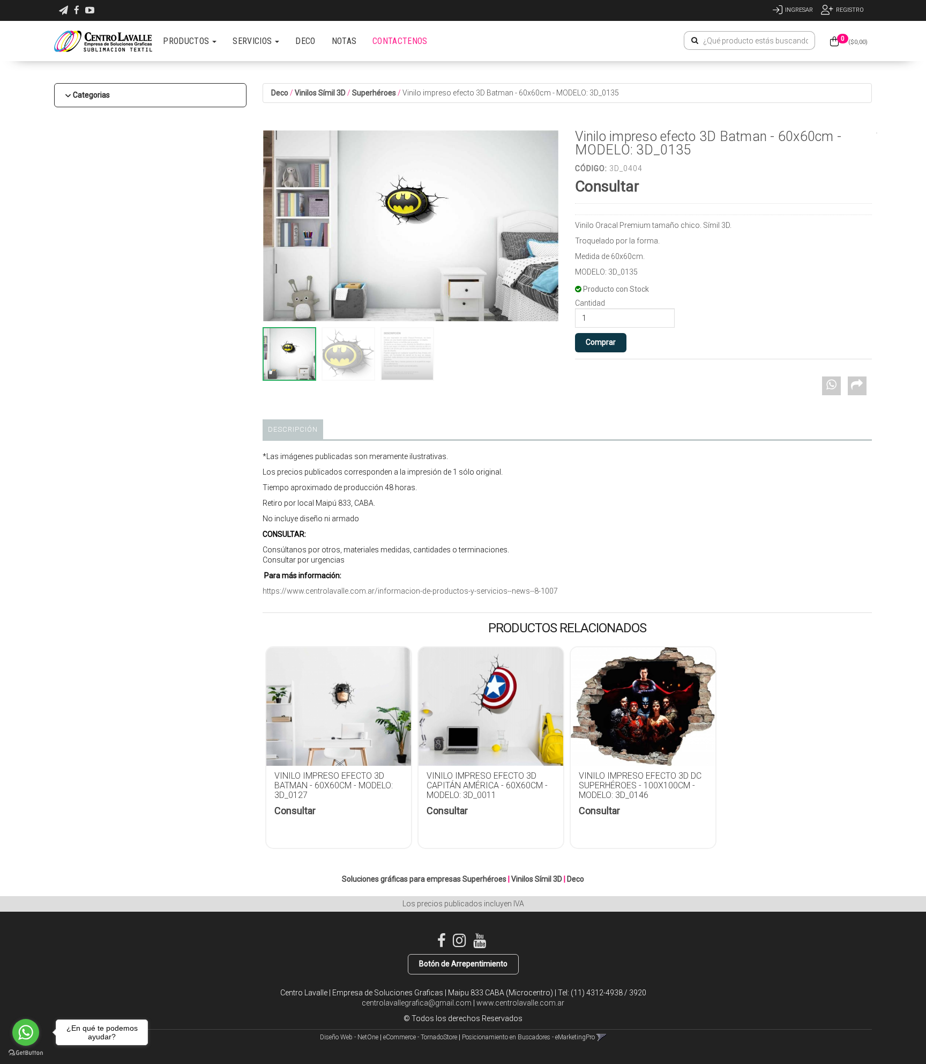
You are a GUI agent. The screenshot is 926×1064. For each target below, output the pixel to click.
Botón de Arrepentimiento (463, 963)
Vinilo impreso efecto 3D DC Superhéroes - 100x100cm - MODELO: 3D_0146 (640, 785)
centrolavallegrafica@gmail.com (417, 1003)
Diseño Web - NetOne (349, 1037)
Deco (279, 92)
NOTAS (344, 41)
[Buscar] (694, 40)
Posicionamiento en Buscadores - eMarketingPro (528, 1037)
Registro (850, 9)
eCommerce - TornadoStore (420, 1037)
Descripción (293, 429)
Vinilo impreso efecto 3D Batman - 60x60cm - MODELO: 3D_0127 (333, 785)
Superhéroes (374, 92)
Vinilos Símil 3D (320, 92)
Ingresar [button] (799, 9)
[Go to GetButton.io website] (26, 1053)
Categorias (91, 95)
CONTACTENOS (399, 41)
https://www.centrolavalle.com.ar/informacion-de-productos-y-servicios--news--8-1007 (410, 591)
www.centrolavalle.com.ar (520, 1003)
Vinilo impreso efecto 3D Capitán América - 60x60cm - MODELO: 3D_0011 (487, 785)
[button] (63, 10)
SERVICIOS (253, 41)
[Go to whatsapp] (25, 1032)
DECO (305, 41)
